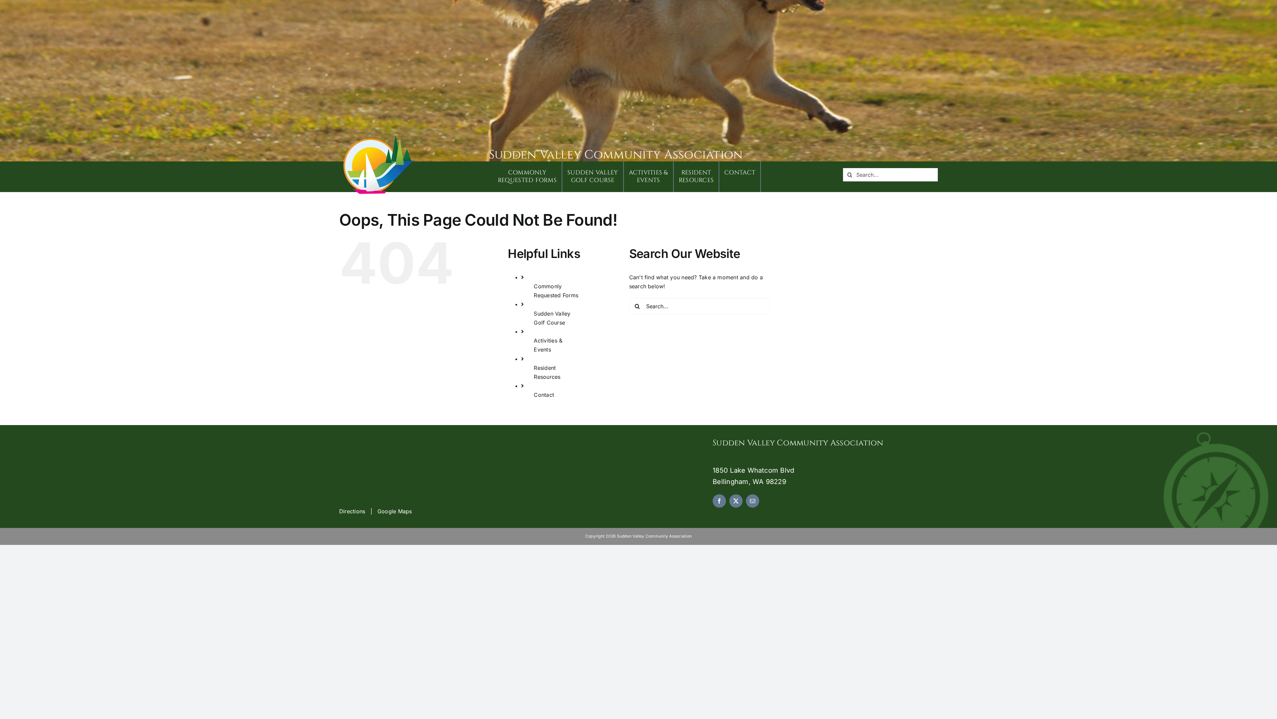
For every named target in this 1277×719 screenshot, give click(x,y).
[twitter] (736, 501)
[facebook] (719, 501)
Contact (544, 394)
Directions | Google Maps (375, 511)
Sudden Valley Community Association (616, 155)
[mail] (752, 501)
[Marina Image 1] (379, 137)
